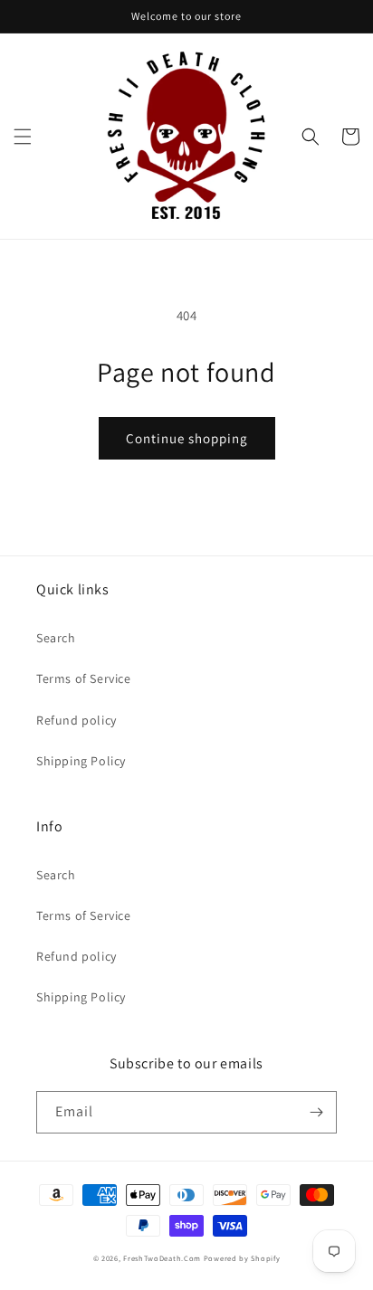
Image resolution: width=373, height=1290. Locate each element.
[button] (23, 137)
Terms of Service (83, 678)
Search (56, 638)
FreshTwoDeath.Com (162, 1258)
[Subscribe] (316, 1112)
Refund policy (76, 720)
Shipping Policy (81, 761)
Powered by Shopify (242, 1258)
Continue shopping (187, 438)
